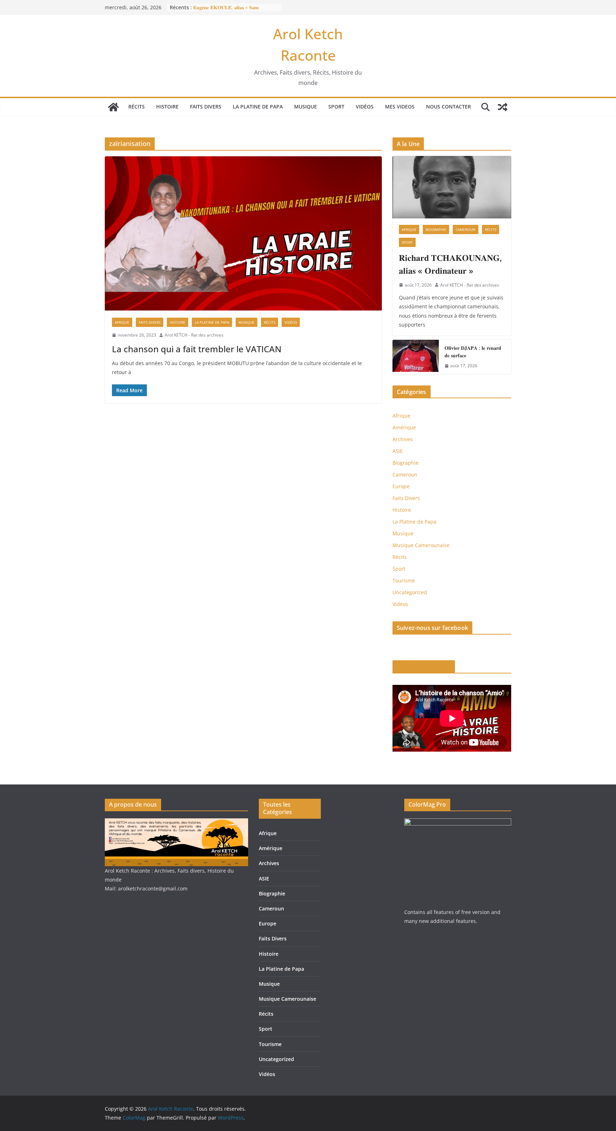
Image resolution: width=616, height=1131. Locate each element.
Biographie (436, 229)
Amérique (404, 427)
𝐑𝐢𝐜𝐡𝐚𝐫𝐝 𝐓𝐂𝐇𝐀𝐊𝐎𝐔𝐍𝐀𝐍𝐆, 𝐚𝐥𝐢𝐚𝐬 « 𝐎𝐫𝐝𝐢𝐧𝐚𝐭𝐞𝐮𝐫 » (450, 264)
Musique (305, 106)
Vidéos (365, 106)
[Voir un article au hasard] (502, 107)
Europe (401, 486)
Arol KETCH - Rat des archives (194, 335)
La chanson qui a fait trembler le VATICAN (196, 349)
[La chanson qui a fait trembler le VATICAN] (243, 233)
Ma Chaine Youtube (424, 667)
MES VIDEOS (400, 106)
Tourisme (403, 580)
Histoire (167, 106)
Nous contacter (448, 106)
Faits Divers (205, 106)
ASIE (397, 451)
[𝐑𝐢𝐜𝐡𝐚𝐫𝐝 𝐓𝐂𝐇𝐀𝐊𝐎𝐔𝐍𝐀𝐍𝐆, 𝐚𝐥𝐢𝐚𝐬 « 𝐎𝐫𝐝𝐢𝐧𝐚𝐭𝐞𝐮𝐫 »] (451, 187)
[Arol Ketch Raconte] (113, 107)
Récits (136, 106)
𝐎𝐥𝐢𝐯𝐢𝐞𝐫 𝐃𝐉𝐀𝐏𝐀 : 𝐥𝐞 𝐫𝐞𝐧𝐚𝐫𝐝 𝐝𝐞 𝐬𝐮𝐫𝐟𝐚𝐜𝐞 (473, 351)
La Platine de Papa (258, 106)
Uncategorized (409, 592)
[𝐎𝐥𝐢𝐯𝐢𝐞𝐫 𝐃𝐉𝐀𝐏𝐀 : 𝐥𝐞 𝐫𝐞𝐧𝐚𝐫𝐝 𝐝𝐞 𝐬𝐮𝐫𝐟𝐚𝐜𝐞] (415, 357)
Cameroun (466, 229)
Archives (402, 439)
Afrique (122, 322)
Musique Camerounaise (421, 545)
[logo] (176, 822)
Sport (336, 106)
